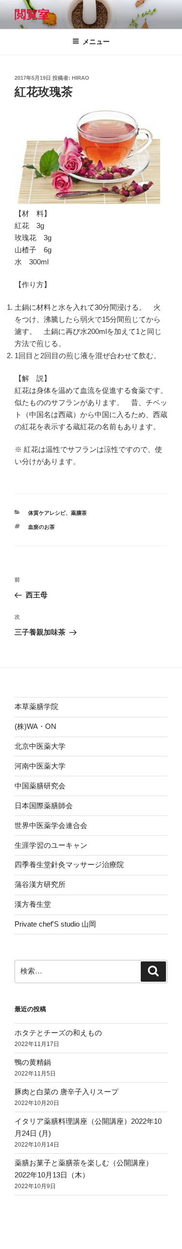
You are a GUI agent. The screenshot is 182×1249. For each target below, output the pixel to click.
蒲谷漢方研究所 (40, 884)
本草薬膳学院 (36, 706)
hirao (80, 78)
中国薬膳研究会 (40, 786)
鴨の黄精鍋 (33, 1062)
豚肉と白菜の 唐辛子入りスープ (66, 1092)
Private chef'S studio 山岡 (55, 924)
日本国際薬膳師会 (44, 805)
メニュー (96, 41)
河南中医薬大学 (40, 766)
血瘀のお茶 (41, 527)
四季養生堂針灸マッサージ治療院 (69, 864)
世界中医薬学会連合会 (51, 825)
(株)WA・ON (35, 726)
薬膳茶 (79, 513)
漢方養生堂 (33, 904)
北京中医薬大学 (40, 746)
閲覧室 (32, 14)
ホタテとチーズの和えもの (58, 1033)
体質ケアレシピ (47, 513)
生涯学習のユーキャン (51, 845)
